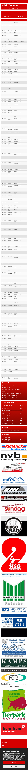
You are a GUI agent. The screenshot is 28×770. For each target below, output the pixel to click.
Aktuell (7, 13)
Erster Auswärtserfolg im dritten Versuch (11, 393)
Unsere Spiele (7, 16)
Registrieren (4, 746)
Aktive (14, 8)
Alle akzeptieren (14, 762)
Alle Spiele (24, 8)
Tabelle (20, 13)
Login (3, 745)
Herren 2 (18, 8)
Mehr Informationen (18, 759)
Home (10, 8)
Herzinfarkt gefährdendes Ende (9, 395)
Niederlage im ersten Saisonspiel (9, 397)
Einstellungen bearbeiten (14, 766)
